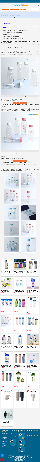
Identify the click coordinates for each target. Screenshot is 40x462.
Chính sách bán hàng (5, 433)
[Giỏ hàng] (38, 5)
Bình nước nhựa (8, 15)
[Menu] (1, 5)
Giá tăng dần (27, 17)
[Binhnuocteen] (20, 5)
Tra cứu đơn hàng (4, 437)
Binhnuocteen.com (8, 49)
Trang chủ (2, 15)
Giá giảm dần (21, 17)
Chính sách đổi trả (4, 438)
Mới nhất (33, 17)
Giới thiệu (11, 435)
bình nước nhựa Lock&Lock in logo (26, 22)
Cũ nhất (38, 17)
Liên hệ (11, 433)
